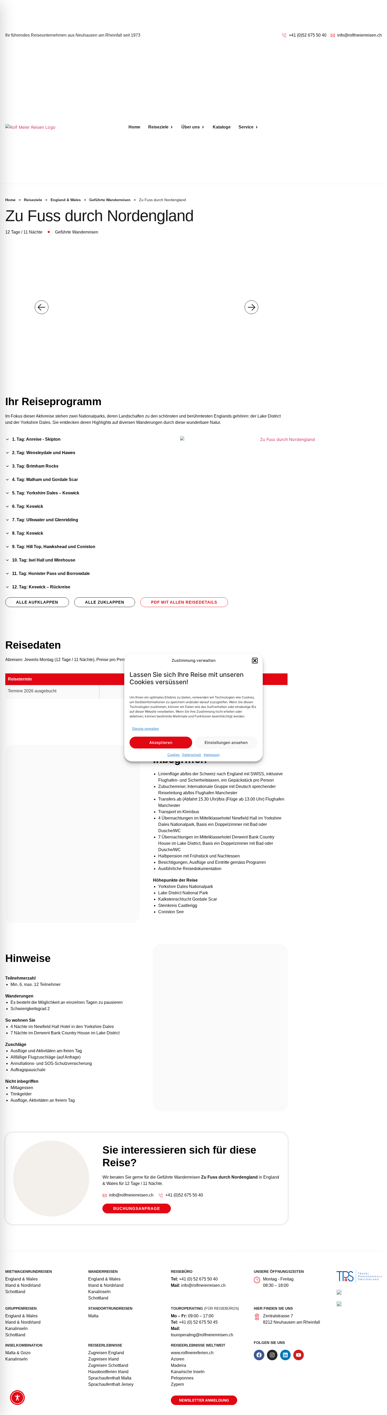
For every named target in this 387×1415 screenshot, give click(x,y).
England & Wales (66, 200)
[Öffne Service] (257, 127)
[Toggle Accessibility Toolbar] (17, 1397)
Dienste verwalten (145, 729)
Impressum (212, 755)
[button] (254, 660)
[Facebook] (259, 1355)
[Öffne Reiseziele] (171, 127)
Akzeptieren (160, 742)
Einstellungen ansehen (226, 742)
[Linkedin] (285, 1355)
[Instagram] (272, 1355)
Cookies (173, 755)
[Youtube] (298, 1355)
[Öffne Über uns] (203, 127)
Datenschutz (191, 755)
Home (10, 200)
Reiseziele (33, 200)
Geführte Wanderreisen (110, 200)
